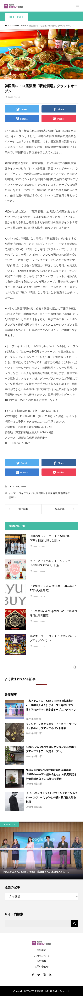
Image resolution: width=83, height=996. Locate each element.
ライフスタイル (27, 493)
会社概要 (41, 950)
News (23, 486)
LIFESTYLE (16, 17)
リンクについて (41, 955)
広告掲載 (41, 961)
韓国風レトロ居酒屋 (46, 493)
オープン (13, 493)
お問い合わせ (41, 966)
